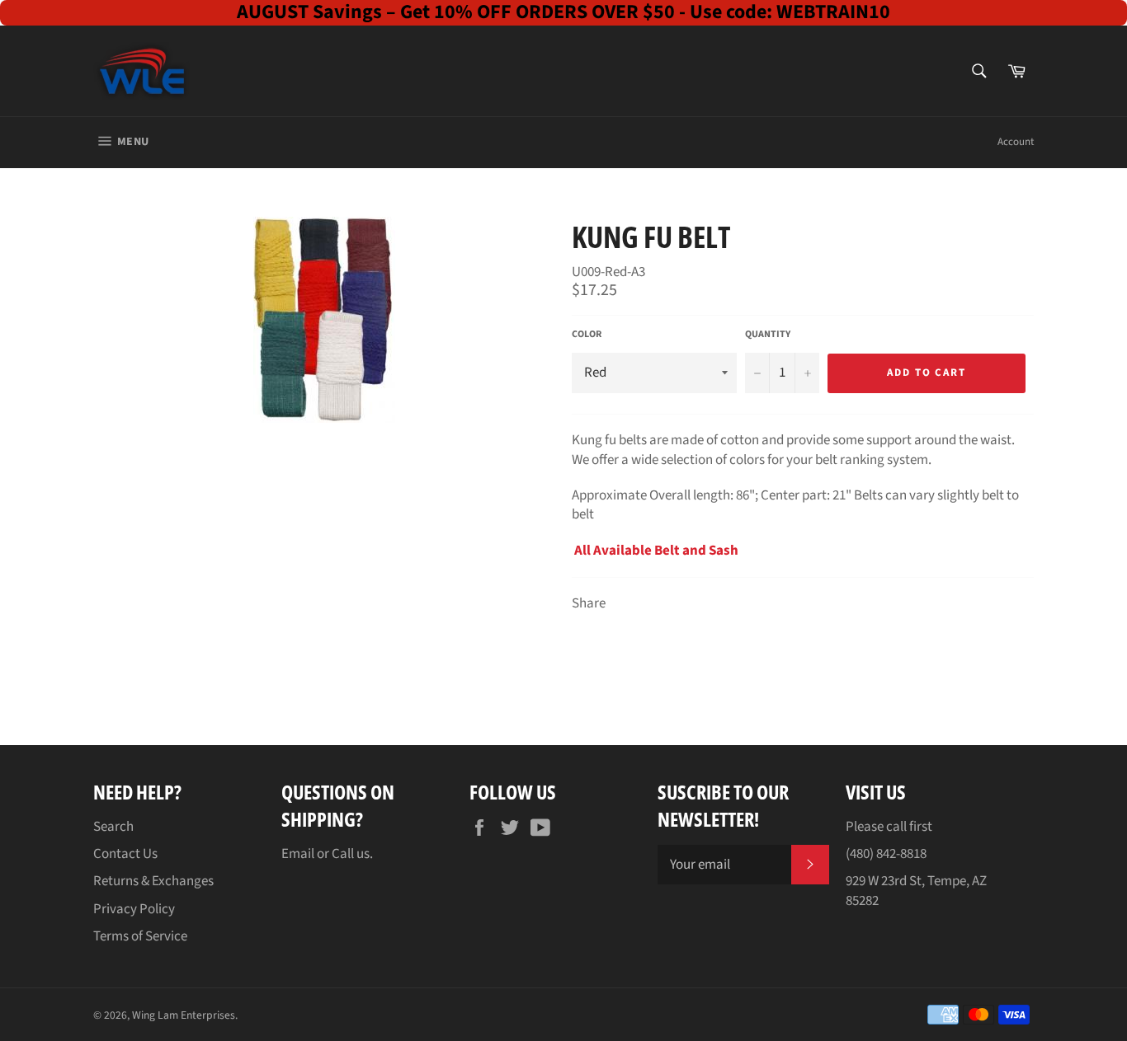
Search (113, 827)
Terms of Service (140, 936)
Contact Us (125, 854)
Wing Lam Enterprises (183, 1015)
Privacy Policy (134, 909)
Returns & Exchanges (153, 881)
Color (586, 334)
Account (1015, 141)
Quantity (767, 334)
